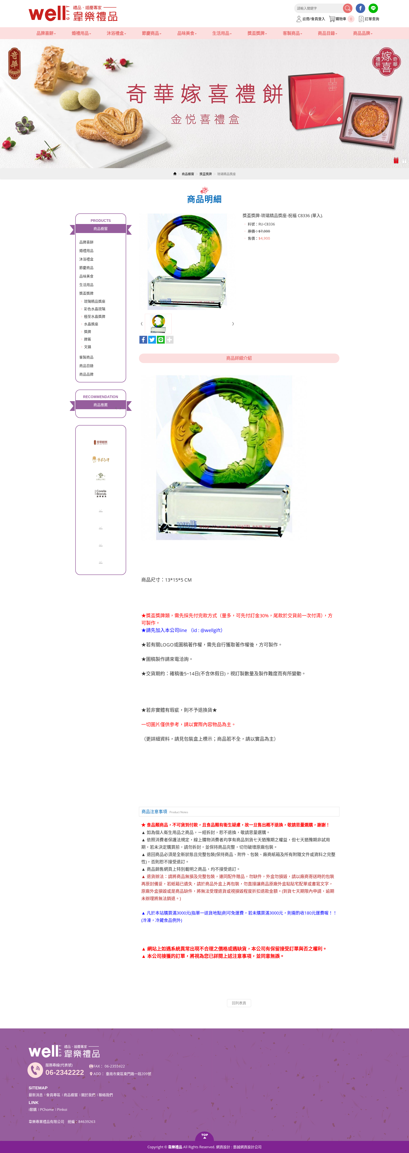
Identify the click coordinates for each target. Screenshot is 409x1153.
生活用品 (86, 284)
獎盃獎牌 (206, 174)
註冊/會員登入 (313, 18)
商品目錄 (86, 365)
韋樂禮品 (74, 13)
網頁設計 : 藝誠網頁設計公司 (239, 1146)
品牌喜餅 (86, 242)
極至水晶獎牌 (94, 316)
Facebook (360, 8)
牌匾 (87, 339)
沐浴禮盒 (86, 259)
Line (373, 8)
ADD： (99, 1073)
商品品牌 (86, 374)
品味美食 (86, 276)
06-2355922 (115, 1066)
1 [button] (396, 160)
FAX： (98, 1066)
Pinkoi (62, 1109)
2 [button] (405, 160)
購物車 (344, 18)
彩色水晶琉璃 (94, 308)
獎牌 (87, 331)
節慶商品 (86, 267)
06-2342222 (64, 1072)
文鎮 (87, 346)
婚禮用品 (86, 250)
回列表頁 (239, 1002)
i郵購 (33, 1109)
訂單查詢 (372, 18)
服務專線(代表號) (59, 1065)
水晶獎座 (91, 324)
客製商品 (86, 357)
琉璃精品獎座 (94, 301)
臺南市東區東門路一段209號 (128, 1073)
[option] (204, 103)
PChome (47, 1109)
